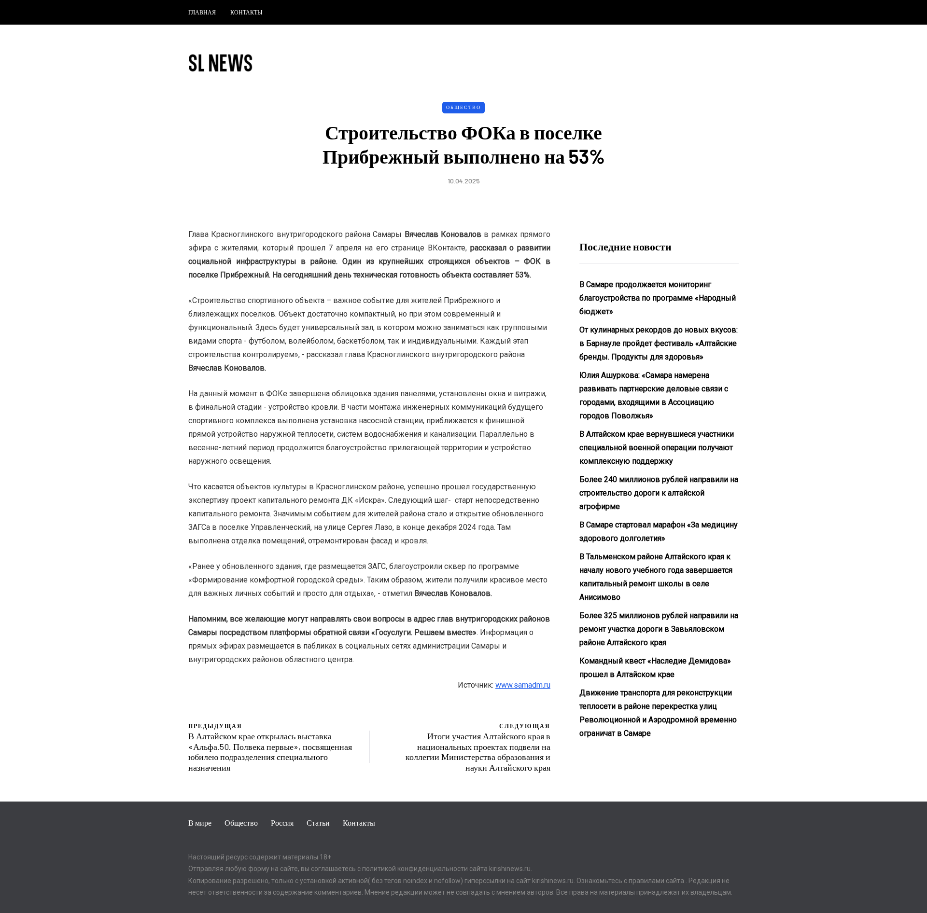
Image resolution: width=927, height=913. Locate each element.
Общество (463, 107)
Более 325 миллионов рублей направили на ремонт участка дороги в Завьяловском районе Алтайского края (658, 629)
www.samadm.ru (522, 685)
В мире (199, 822)
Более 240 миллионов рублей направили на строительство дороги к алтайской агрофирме (658, 493)
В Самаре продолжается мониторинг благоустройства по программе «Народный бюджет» (657, 298)
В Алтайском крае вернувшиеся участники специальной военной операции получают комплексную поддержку (656, 447)
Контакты (246, 12)
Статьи (318, 822)
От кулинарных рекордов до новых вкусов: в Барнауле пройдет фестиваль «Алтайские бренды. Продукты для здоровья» (658, 343)
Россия (282, 822)
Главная (202, 12)
